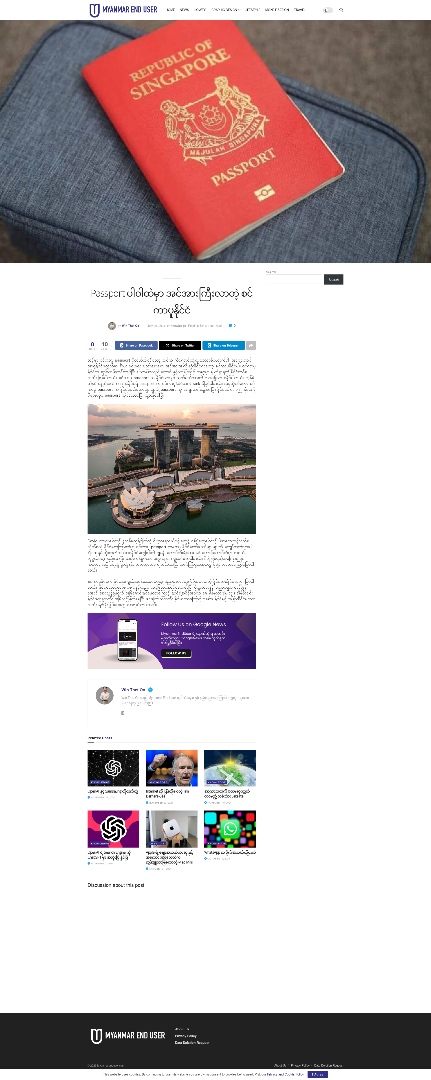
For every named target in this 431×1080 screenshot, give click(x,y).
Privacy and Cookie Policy (285, 1074)
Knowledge (178, 325)
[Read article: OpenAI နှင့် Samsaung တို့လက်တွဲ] (113, 768)
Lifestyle (252, 10)
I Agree (317, 1074)
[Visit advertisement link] (172, 641)
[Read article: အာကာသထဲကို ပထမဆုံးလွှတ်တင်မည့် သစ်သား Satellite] (230, 768)
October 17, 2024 (218, 858)
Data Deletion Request (192, 1042)
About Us (182, 1029)
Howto (200, 10)
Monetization (277, 10)
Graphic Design (224, 10)
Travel (300, 10)
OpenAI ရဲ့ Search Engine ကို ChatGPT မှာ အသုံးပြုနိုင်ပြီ (109, 855)
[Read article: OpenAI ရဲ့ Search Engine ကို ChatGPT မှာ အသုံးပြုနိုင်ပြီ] (113, 829)
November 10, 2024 (219, 802)
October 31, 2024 (160, 868)
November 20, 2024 (160, 802)
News (184, 10)
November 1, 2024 (101, 863)
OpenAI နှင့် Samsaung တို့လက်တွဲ (113, 791)
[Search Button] (341, 10)
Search (271, 272)
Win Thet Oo (130, 325)
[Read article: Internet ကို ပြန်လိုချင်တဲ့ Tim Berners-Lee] (172, 768)
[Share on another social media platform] (251, 345)
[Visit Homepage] (123, 10)
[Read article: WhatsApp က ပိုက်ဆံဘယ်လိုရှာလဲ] (230, 829)
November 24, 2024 (102, 797)
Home (170, 10)
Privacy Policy (186, 1036)
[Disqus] (172, 947)
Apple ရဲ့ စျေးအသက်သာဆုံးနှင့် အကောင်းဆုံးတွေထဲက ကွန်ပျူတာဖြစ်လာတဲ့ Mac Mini (169, 857)
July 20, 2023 (156, 325)
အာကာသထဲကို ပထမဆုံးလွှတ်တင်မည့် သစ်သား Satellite (227, 794)
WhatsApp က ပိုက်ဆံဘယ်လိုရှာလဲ (230, 852)
